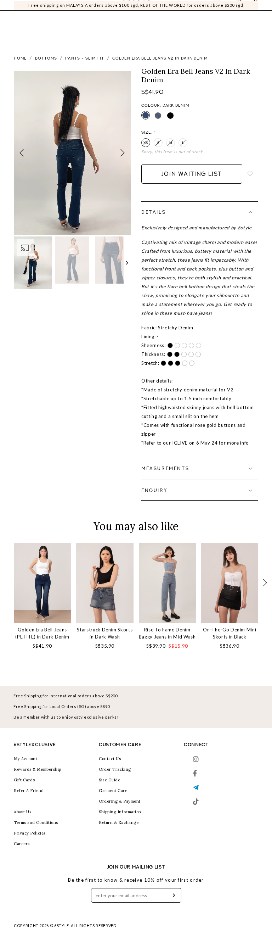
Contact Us (110, 758)
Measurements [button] (165, 469)
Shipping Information (120, 811)
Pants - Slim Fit (84, 59)
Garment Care (113, 790)
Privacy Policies (30, 833)
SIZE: (148, 133)
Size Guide (109, 779)
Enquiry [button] (154, 491)
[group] (33, 262)
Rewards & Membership (37, 769)
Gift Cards (24, 779)
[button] (127, 262)
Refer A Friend (29, 790)
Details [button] (153, 212)
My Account (26, 758)
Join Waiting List (192, 174)
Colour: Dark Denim (165, 106)
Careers (22, 843)
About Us (22, 811)
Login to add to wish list (250, 173)
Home (20, 59)
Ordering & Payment (120, 801)
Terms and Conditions (36, 822)
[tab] (199, 212)
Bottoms (46, 59)
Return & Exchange (118, 822)
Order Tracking (115, 769)
